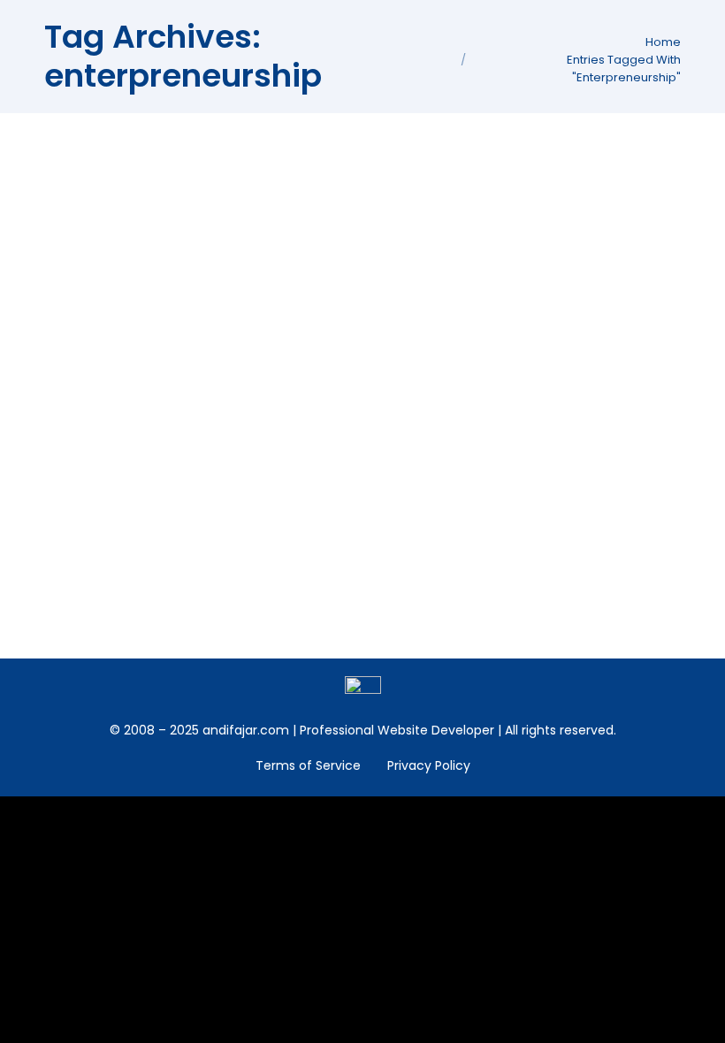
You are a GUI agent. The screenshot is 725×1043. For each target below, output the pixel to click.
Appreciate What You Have (189, 428)
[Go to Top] (698, 1016)
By (215, 235)
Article (85, 235)
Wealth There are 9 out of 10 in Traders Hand (267, 205)
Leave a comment (415, 459)
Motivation (144, 459)
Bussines (137, 235)
